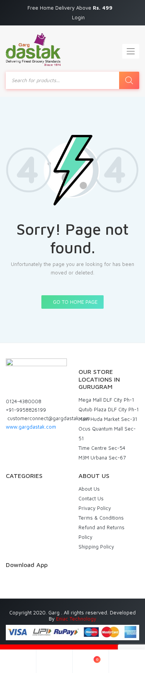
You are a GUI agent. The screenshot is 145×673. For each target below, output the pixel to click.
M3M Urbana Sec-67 (102, 457)
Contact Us (91, 498)
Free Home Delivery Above (70, 8)
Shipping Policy (96, 546)
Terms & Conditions (101, 518)
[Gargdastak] (33, 49)
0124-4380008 (23, 401)
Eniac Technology (76, 619)
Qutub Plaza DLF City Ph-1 (108, 409)
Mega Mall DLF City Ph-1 (106, 400)
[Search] (129, 80)
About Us (89, 489)
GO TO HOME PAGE (74, 302)
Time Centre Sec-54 (101, 448)
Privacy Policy (94, 508)
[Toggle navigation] (130, 51)
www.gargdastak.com (31, 427)
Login (78, 17)
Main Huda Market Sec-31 (107, 419)
